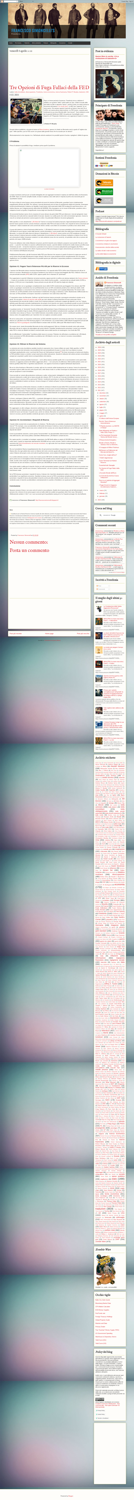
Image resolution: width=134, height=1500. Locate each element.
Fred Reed (109, 911)
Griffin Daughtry (112, 939)
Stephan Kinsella (112, 1181)
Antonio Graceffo (102, 786)
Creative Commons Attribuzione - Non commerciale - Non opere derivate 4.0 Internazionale (107, 1405)
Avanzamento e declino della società (107, 247)
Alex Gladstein (119, 768)
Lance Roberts (116, 1023)
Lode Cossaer (113, 1037)
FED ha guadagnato (23, 322)
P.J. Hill (111, 1103)
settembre (102, 401)
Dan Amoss (115, 851)
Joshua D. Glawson (101, 1007)
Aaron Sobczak (100, 764)
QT (105, 1130)
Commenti (101, 589)
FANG (97, 902)
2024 (99, 353)
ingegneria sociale (117, 960)
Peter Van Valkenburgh (110, 1121)
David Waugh (103, 868)
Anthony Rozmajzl (119, 785)
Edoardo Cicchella (117, 887)
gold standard (100, 931)
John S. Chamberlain (107, 996)
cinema (107, 840)
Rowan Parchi (113, 1154)
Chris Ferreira (118, 831)
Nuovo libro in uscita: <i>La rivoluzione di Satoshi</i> (107, 57)
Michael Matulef (102, 1075)
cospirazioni (119, 849)
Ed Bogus (106, 887)
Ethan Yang (110, 898)
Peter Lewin (115, 1118)
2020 (99, 364)
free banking (120, 911)
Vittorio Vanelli (110, 1223)
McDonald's (119, 1064)
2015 (99, 379)
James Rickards (100, 975)
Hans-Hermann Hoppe (115, 945)
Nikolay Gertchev (100, 1098)
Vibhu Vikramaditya (105, 1219)
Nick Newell (98, 1094)
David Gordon (100, 862)
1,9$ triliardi (53, 233)
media (97, 1066)
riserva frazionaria (61, 92)
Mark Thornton (110, 1055)
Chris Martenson (110, 833)
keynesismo (115, 1018)
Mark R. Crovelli (114, 1053)
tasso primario (83, 278)
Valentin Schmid (113, 1215)
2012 (99, 387)
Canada (116, 825)
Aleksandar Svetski (106, 768)
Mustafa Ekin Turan (101, 1089)
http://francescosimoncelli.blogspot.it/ (47, 500)
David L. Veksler (119, 864)
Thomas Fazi (113, 1199)
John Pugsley (116, 995)
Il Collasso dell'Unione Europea (109, 418)
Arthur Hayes (115, 792)
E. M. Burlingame (106, 885)
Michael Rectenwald (101, 1080)
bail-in (114, 795)
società (121, 1174)
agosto (101, 404)
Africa (105, 766)
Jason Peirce (120, 978)
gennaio (102, 496)
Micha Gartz (118, 1069)
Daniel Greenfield (109, 855)
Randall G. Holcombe (107, 1132)
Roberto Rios (105, 1151)
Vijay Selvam (112, 1221)
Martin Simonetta (118, 1059)
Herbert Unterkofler (101, 950)
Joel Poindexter (99, 991)
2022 (99, 359)
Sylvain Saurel (109, 1192)
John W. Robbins (115, 998)
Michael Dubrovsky (112, 1071)
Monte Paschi (99, 1087)
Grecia (108, 935)
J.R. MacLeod (106, 966)
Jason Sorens (101, 980)
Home (11, 43)
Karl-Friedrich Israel (101, 1014)
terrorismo (116, 1196)
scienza (104, 1163)
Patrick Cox (113, 1105)
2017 (99, 373)
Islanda (113, 962)
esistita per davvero (101, 128)
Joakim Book (99, 989)
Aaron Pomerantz (108, 762)
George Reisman (118, 921)
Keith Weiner (104, 1016)
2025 (99, 350)
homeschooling (115, 950)
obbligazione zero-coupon (35, 517)
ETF (99, 898)
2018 (99, 370)
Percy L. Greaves (103, 1116)
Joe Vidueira (118, 989)
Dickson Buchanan (110, 872)
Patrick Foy (121, 1105)
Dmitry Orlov (104, 876)
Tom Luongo (107, 1206)
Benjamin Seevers (119, 797)
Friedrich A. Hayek (118, 913)
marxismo (114, 1061)
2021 (99, 361)
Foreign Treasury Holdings (103, 1316)
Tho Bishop (119, 1197)
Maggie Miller (114, 1044)
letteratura (106, 1031)
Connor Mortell (99, 847)
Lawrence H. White (101, 1027)
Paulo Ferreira (115, 1112)
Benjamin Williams (103, 799)
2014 (99, 382)
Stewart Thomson (102, 1188)
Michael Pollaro (116, 1078)
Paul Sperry (116, 1111)
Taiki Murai (118, 1192)
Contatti (70, 43)
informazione (100, 958)
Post (99, 586)
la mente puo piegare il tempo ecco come (109, 540)
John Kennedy (119, 991)
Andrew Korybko (117, 781)
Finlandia (116, 904)
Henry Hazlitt (118, 948)
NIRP (118, 1098)
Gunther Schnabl (100, 943)
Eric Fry (107, 895)
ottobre (101, 398)
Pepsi (112, 1114)
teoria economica (112, 1194)
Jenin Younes (107, 986)
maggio (102, 413)
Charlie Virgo (118, 829)
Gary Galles (106, 917)
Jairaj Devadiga (107, 970)
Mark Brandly (119, 1052)
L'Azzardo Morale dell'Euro (107, 473)
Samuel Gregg (119, 1162)
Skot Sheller (111, 1174)
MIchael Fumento (106, 1073)
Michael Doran (99, 1071)
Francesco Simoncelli (113, 282)
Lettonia (117, 1031)
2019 (99, 367)
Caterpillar (101, 829)
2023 (99, 356)
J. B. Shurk (115, 964)
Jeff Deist (117, 982)
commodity (117, 845)
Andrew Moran (100, 783)
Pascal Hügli (120, 1103)
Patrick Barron (102, 1105)
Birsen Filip (120, 803)
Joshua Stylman (100, 1009)
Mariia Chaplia (109, 1052)
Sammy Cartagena (108, 1162)
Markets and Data (101, 1323)
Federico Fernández (110, 902)
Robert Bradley (113, 1144)
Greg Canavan (119, 935)
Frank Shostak (100, 910)
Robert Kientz (120, 1145)
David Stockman (117, 866)
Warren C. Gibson (106, 1228)
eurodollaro (105, 900)
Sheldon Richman (101, 1170)
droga (97, 882)
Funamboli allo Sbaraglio (107, 465)
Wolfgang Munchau (103, 1236)
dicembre (102, 393)
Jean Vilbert (98, 982)
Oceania (118, 1100)
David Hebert (113, 862)
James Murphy (107, 973)
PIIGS (122, 1124)
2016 (99, 376)
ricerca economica (49, 92)
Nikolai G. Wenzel (118, 1096)
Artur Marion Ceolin (108, 793)
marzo (101, 490)
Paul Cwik (111, 1109)
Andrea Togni (113, 779)
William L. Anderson (107, 1234)
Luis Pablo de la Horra (112, 1042)
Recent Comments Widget (118, 572)
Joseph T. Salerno (101, 1005)
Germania (99, 925)
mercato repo (115, 1067)
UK (99, 1213)
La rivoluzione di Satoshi (103, 237)
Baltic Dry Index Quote (102, 1300)
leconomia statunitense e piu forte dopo (108, 549)
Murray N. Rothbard (114, 1087)
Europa (117, 900)
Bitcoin (101, 805)
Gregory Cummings (116, 937)
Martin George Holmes (111, 1057)
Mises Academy (44, 129)
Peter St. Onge (106, 1119)
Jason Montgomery (100, 978)
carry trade (105, 827)
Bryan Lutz (100, 824)
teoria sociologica (101, 1196)
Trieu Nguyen (118, 1209)
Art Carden (105, 792)
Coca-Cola (111, 844)
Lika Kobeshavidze (119, 1033)
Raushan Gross (119, 1132)
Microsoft (98, 1082)
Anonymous (99, 531)
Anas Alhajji (102, 779)
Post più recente (16, 634)
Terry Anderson (100, 1197)
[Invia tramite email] (10, 95)
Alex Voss (113, 770)
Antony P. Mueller (101, 788)
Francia (105, 906)
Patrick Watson (115, 1107)
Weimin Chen (99, 1230)
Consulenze (62, 43)
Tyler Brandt (116, 1211)
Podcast (46, 43)
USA (87, 92)
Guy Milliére (113, 943)
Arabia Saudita (100, 790)
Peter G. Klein (105, 1118)
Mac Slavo (105, 1044)
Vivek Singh (119, 1223)
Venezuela (108, 1217)
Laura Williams (107, 1025)
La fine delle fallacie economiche (105, 254)
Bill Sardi (109, 801)
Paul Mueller (106, 1111)
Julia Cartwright (114, 1009)
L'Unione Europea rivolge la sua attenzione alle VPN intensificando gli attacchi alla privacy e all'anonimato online (114, 724)
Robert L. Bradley (102, 1147)
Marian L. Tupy (99, 1052)
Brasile (119, 817)
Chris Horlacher (99, 833)
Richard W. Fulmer (109, 1139)
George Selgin (102, 923)
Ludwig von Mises (115, 1041)
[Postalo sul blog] (12, 95)
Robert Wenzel (100, 1149)
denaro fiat (108, 870)
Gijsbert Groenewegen (101, 927)
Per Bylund (120, 1114)
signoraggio (99, 1172)
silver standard (110, 1172)
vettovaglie (120, 1217)
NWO (107, 1100)
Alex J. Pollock (103, 770)
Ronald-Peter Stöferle (118, 1152)
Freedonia (39, 92)
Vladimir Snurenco (112, 1225)
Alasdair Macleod (117, 766)
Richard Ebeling (116, 1136)
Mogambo (121, 1084)
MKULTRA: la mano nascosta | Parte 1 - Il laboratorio (114, 619)
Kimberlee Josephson (101, 1020)
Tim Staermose (108, 1205)
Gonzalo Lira (99, 933)
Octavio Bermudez (100, 1102)
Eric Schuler (104, 896)
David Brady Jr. (106, 860)
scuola (112, 1165)
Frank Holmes (117, 908)
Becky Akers (109, 797)
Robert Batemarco (116, 1142)
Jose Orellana (102, 1003)
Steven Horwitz (101, 1186)
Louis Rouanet (119, 1039)
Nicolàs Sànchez (105, 1096)
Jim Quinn (117, 986)
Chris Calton (108, 831)
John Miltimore (100, 993)
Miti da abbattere (36, 43)
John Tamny (119, 996)
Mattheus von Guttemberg (109, 1062)
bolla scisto (99, 815)
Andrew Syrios (112, 783)
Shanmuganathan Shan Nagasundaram (112, 1169)
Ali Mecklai (121, 772)
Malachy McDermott (111, 1046)
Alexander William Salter (109, 772)
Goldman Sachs (117, 931)
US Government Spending (103, 1333)
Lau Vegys (98, 1025)
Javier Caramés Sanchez (115, 980)
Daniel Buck (106, 853)
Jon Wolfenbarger (116, 1000)
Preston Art (120, 1126)
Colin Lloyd (119, 844)
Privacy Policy (101, 1410)
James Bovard (100, 971)
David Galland (118, 860)
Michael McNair (113, 1075)
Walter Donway (114, 1226)
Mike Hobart (104, 1084)
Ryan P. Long (114, 1158)
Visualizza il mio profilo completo (105, 334)
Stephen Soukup (110, 1184)
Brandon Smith (108, 817)
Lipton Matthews (102, 1035)
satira (97, 1163)
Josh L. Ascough (116, 1005)
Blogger (70, 1496)
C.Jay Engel (108, 825)
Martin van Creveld (101, 1061)
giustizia (121, 927)
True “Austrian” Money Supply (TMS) (107, 1330)
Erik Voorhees (114, 896)
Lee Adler (111, 1029)
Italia (122, 962)
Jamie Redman (114, 975)
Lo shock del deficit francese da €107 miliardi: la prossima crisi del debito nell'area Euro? (114, 634)
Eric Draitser (98, 895)
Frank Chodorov (117, 906)
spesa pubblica (118, 1176)
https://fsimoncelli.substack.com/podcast (108, 221)
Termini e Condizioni (102, 1418)
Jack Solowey (116, 966)
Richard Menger (113, 1138)
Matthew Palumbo (109, 1064)
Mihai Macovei (111, 1082)
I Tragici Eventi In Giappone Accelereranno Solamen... (108, 486)
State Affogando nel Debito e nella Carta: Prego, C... (108, 431)
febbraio (102, 493)
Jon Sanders (105, 1000)
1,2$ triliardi (35, 221)
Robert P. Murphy (72, 92)
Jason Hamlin (118, 977)
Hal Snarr (121, 943)
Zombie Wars (100, 1241)
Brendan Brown (100, 818)
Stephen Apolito (118, 1183)
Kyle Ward (106, 1023)
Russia (116, 1156)
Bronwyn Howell (120, 822)
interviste (104, 962)
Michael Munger (107, 1077)
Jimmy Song (105, 987)
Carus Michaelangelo (118, 827)
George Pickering (106, 921)
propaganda (100, 1128)
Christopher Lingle (103, 836)
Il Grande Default (100, 234)
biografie (103, 803)
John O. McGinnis (113, 993)
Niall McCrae (115, 1091)
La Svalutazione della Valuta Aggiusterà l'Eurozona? (112, 607)
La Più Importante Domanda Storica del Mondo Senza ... (108, 436)
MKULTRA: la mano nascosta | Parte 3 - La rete (114, 739)
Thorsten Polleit (116, 1203)
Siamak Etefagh (116, 1170)
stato (114, 1178)
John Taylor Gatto (101, 998)
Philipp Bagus (111, 1124)
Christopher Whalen (116, 838)
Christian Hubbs (120, 834)
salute (115, 1160)
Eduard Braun (99, 889)
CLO (103, 844)
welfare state (110, 1230)
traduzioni (82, 92)
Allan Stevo (109, 774)
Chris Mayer (120, 833)
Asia (96, 795)
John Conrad (109, 991)
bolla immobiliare (20, 92)
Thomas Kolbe (111, 1201)
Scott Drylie (114, 1163)
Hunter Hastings (113, 952)
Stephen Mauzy (99, 1184)
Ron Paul (106, 1152)
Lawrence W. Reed (116, 1027)
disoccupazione (30, 92)
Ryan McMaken (100, 1158)
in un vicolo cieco (62, 106)
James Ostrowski (117, 973)
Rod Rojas (115, 1151)
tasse (97, 1194)
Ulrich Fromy (112, 1213)
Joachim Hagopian (117, 987)
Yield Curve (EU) (100, 1340)
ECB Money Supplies (102, 1310)
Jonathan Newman (100, 1002)
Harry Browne (99, 947)
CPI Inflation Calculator (102, 1306)
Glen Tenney (102, 929)
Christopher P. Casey (116, 836)
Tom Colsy (98, 1206)
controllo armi (107, 849)
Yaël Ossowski (115, 1236)
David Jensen (108, 864)
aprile (101, 416)
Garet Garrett (113, 915)
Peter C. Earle (115, 1116)
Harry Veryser (110, 947)
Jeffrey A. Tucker (110, 984)
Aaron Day (98, 762)
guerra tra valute (105, 941)
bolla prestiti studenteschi (113, 813)
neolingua (105, 1091)
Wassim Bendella (118, 1228)
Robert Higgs (110, 1145)
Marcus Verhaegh (118, 1050)
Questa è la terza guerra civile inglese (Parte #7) (113, 676)
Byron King (98, 825)
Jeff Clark (108, 982)
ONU (104, 1103)
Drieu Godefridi (118, 880)
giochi (113, 927)
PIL (101, 1126)
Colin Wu (108, 845)
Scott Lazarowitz (102, 1165)
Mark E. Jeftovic (100, 1053)
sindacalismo (99, 1174)
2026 (99, 347)
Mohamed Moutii (103, 1086)
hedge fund (120, 947)
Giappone (115, 925)
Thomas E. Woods (101, 1199)
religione (101, 1133)
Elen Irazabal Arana (110, 891)
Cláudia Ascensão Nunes (109, 842)
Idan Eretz (110, 954)
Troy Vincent (98, 1211)
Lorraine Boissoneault (107, 1039)
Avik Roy (106, 795)
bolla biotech (112, 807)
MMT (112, 1084)
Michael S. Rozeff (117, 1080)
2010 (99, 500)
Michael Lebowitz (118, 1073)
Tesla (110, 1197)
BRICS (97, 822)
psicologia (114, 1128)
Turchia (106, 1211)
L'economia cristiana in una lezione (106, 244)
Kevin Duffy (104, 1018)
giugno (101, 410)
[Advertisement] (49, 70)
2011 (99, 390)
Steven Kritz (111, 1186)
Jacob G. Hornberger (108, 968)
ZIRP (117, 1239)
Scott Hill (122, 1163)
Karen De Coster (109, 1012)
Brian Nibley (118, 820)
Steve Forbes (120, 1184)
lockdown (99, 1037)
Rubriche (27, 43)
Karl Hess (119, 1012)
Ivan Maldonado (104, 964)
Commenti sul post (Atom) (52, 640)
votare (122, 1225)
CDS (109, 829)
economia (119, 884)
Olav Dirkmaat (114, 1102)
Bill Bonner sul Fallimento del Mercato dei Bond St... (108, 451)
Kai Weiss (106, 1010)
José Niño (121, 1002)
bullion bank (117, 824)
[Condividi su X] (14, 95)
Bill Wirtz (116, 801)
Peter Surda (116, 1119)
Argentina (112, 790)
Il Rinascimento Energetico (107, 440)
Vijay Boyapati (117, 1219)
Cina (97, 840)
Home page (49, 634)
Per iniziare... (18, 43)
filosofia (105, 904)
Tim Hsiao (98, 1205)
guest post (118, 941)
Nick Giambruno (108, 1093)
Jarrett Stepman (107, 977)
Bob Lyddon (113, 805)
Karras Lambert (115, 1014)
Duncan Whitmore (114, 882)
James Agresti (118, 970)
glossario (120, 929)
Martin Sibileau (105, 1059)
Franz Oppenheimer (115, 910)
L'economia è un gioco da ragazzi (106, 240)
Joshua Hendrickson (116, 1007)
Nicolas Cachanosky (111, 1094)
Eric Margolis (116, 895)
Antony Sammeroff (117, 788)
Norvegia (98, 1100)
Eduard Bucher (110, 889)
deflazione (113, 868)
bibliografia (115, 799)
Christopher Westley (101, 838)
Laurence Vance (118, 1025)
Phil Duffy (102, 1124)
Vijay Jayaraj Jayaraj (101, 1221)
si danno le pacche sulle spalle (31, 299)
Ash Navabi (119, 793)
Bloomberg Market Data (103, 1303)
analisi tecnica (108, 777)
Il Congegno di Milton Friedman (109, 447)
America (113, 775)
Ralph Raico (113, 1130)
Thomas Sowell (105, 1203)
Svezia (119, 1190)
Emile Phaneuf (105, 893)
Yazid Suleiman (106, 1237)
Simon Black (119, 1172)
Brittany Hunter (108, 822)
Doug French (113, 878)
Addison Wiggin (113, 764)
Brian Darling (108, 820)
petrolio (121, 1121)
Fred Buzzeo (99, 911)
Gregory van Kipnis (100, 939)
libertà (105, 1033)
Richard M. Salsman (100, 1138)
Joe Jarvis (110, 989)
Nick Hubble (119, 1093)
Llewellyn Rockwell (116, 1035)
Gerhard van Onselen (116, 923)
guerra (121, 939)
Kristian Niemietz (105, 1021)
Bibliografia (53, 43)
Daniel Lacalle (108, 859)
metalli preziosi (101, 1070)
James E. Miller (112, 971)
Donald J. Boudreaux (117, 876)
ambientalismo (100, 775)
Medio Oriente (113, 1066)
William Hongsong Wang (110, 1232)
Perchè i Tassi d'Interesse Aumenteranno (107, 422)
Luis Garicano (99, 1042)
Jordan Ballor (112, 1002)
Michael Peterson (103, 1078)
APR (27, 274)
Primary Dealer (100, 1326)
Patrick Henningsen (102, 1107)
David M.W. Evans (103, 866)
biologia (111, 803)
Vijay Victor (121, 1221)
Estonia (122, 896)
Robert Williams (113, 1149)
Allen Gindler (118, 774)
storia (112, 1188)
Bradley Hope (112, 815)
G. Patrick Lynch (102, 915)
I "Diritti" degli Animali (105, 458)
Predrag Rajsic (110, 1126)
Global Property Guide (102, 1320)
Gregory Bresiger (103, 937)
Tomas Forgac (119, 1206)
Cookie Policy (101, 1414)
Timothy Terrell (118, 1205)
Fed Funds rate (100, 1313)
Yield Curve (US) (100, 1343)
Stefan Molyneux (99, 1181)
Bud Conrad (108, 824)
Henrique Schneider (105, 948)
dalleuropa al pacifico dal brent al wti (108, 558)
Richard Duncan (104, 1136)
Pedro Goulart (104, 1114)
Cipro (115, 840)
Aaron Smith (119, 762)
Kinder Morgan (114, 1020)
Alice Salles (100, 774)
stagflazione (104, 1179)
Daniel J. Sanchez (110, 857)
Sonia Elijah (104, 1176)
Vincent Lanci (100, 1223)
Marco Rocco (107, 1050)
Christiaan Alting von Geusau (105, 834)
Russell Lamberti (106, 1156)
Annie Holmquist (107, 785)
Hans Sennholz (101, 945)
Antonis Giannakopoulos (115, 786)
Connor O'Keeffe (112, 847)
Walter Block (103, 1226)
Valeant (104, 1215)
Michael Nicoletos (119, 1077)
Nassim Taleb (114, 1089)
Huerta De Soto (100, 952)
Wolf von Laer (120, 1234)
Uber (122, 1211)
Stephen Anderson (106, 1183)
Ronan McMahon (102, 1154)
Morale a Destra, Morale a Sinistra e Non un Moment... (108, 443)
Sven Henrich (108, 1190)
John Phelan (106, 995)
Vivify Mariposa (99, 1225)
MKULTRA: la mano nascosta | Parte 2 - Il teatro (114, 662)
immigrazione (120, 954)
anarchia (121, 777)
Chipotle (98, 831)
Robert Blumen (100, 1144)
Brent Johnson (114, 818)
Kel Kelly (115, 1016)
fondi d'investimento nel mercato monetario (32, 443)
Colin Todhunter (99, 845)
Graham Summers (111, 933)
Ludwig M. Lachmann (101, 1041)
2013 (99, 384)
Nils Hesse (111, 1098)
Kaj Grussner (115, 1010)
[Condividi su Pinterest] (18, 95)
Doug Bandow (102, 878)
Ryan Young (107, 1160)
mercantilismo (99, 1067)
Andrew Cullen (106, 781)
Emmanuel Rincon (118, 893)
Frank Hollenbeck (101, 908)
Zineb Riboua (107, 1239)
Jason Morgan (111, 978)
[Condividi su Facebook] (16, 95)
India (101, 956)
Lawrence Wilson (100, 1029)
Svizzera (98, 1192)
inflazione (114, 956)
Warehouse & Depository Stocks (105, 1337)
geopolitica (109, 919)
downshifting (106, 880)
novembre (102, 396)
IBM (103, 954)
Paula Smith (105, 1112)
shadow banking (109, 1167)
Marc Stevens (107, 1048)
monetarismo (116, 1086)
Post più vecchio (83, 634)
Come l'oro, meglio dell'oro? (108, 455)
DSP (103, 882)
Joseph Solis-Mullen (115, 1003)
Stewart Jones (120, 1186)
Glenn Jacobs (112, 929)
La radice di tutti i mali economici (105, 250)
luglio (101, 407)
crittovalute (103, 851)
